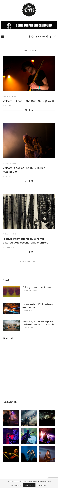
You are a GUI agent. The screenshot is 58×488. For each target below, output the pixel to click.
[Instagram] (33, 36)
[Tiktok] (51, 36)
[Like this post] (26, 110)
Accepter (29, 485)
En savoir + (42, 485)
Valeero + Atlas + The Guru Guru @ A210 (28, 101)
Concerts (16, 163)
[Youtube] (39, 36)
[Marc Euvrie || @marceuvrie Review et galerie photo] (11, 454)
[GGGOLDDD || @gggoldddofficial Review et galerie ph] (29, 454)
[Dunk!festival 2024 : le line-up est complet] (11, 308)
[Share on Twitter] (32, 110)
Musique (6, 163)
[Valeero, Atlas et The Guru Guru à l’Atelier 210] (29, 140)
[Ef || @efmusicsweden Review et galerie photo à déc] (47, 454)
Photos (5, 96)
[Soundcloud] (43, 36)
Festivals (6, 234)
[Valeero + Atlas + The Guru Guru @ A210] (29, 73)
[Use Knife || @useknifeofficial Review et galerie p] (47, 418)
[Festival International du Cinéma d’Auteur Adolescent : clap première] (29, 211)
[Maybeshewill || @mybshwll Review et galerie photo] (11, 418)
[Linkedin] (36, 36)
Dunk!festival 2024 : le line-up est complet (39, 306)
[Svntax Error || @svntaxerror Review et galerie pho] (11, 436)
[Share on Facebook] (29, 110)
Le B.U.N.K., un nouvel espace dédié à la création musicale (38, 323)
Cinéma (15, 234)
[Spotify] (47, 36)
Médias (13, 96)
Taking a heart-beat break (37, 287)
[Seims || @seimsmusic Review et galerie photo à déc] (29, 436)
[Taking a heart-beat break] (11, 291)
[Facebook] (29, 36)
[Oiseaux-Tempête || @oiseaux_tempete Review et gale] (47, 436)
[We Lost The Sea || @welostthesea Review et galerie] (29, 418)
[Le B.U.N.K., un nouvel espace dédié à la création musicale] (11, 325)
